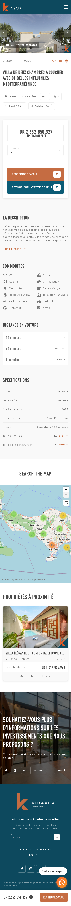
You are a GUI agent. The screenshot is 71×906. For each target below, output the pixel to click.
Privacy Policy (36, 855)
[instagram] (15, 770)
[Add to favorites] (61, 612)
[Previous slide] (3, 33)
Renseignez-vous (54, 897)
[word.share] (60, 61)
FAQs (23, 849)
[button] (59, 528)
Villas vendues (40, 849)
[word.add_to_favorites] (54, 61)
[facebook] (6, 770)
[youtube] (24, 770)
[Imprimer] (66, 61)
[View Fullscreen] (66, 503)
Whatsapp (40, 770)
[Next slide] (67, 33)
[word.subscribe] (57, 837)
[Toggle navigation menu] (66, 7)
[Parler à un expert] (61, 882)
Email (61, 770)
